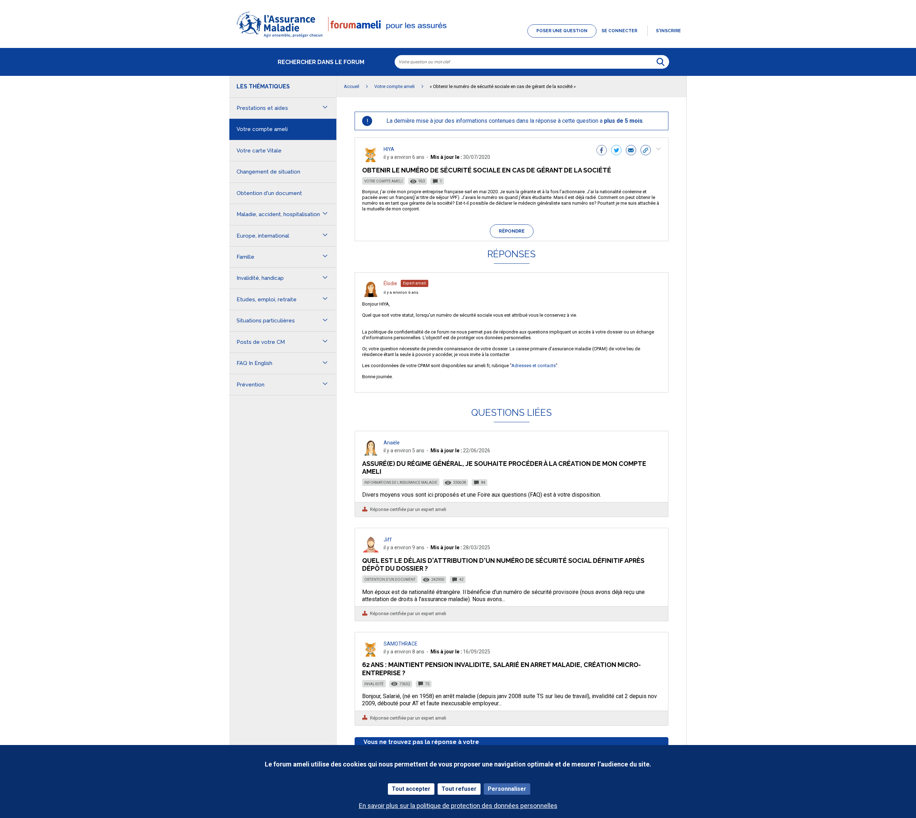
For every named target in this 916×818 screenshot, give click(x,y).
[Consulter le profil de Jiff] (370, 550)
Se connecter (619, 30)
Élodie (390, 283)
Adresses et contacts (533, 365)
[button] (458, 38)
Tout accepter (411, 788)
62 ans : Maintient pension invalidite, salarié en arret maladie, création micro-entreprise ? (501, 668)
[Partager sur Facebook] (601, 151)
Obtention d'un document (389, 579)
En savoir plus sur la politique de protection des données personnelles (458, 805)
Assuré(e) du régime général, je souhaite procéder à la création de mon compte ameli (504, 467)
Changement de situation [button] (268, 172)
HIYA (389, 149)
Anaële (392, 442)
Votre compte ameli (383, 181)
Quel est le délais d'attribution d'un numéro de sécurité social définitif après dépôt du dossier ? (503, 564)
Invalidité (374, 684)
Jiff (388, 539)
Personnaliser (507, 788)
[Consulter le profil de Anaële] (370, 453)
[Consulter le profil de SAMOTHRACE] (370, 654)
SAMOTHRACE (401, 644)
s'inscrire (668, 30)
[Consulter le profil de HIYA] (370, 160)
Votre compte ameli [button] (262, 129)
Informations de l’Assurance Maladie (400, 483)
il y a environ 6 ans (401, 292)
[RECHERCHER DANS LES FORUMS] (660, 62)
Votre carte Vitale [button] (259, 150)
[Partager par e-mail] (631, 151)
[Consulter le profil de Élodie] (370, 295)
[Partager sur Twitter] (616, 151)
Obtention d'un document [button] (269, 193)
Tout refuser (459, 788)
